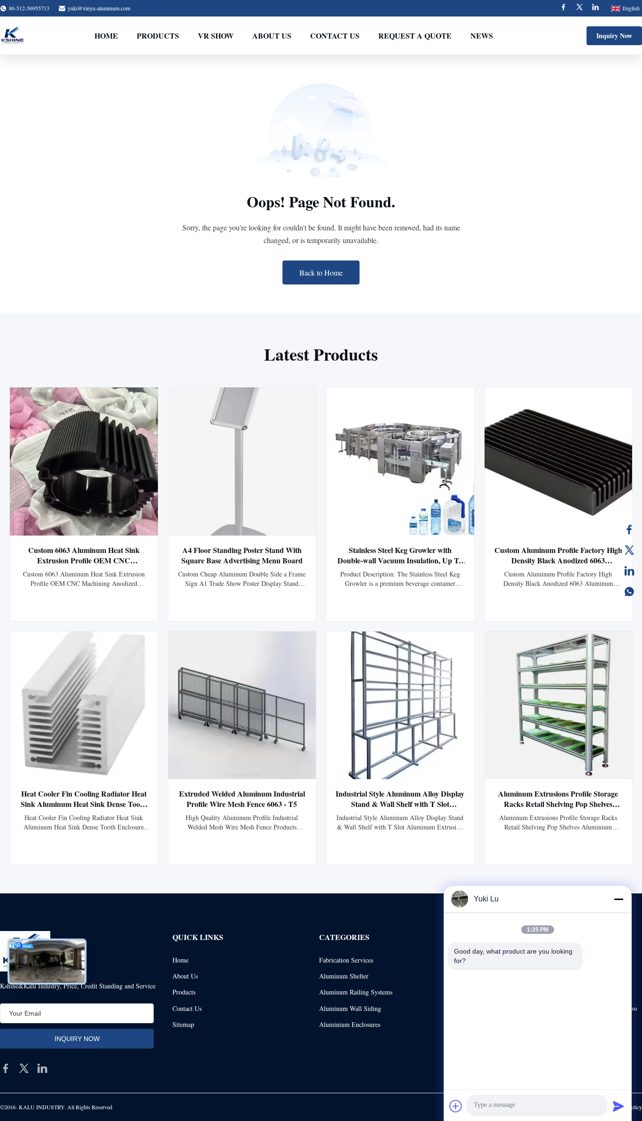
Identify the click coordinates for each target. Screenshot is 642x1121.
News (481, 35)
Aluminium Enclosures (349, 1024)
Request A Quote (415, 35)
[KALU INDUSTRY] (12, 36)
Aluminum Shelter (343, 975)
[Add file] (455, 1106)
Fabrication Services (346, 959)
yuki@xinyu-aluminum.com (99, 8)
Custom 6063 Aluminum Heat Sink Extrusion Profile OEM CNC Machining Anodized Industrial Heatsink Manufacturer (84, 565)
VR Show (216, 35)
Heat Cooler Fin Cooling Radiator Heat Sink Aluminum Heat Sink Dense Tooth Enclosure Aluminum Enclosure (84, 804)
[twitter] (24, 1068)
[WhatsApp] (629, 591)
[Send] (618, 1106)
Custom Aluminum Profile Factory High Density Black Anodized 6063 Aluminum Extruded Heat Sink (558, 560)
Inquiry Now (614, 35)
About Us (271, 35)
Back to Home (321, 272)
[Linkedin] (595, 8)
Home (106, 35)
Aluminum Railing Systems (355, 991)
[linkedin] (42, 1068)
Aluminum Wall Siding (350, 1008)
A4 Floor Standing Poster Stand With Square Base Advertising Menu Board (242, 555)
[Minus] (618, 899)
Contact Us (335, 35)
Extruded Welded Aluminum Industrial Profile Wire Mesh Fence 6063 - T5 (242, 798)
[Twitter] (579, 8)
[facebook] (5, 1068)
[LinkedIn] (629, 570)
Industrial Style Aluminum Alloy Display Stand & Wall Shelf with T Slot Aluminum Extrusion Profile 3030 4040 (400, 804)
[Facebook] (563, 8)
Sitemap (183, 1024)
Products (158, 35)
